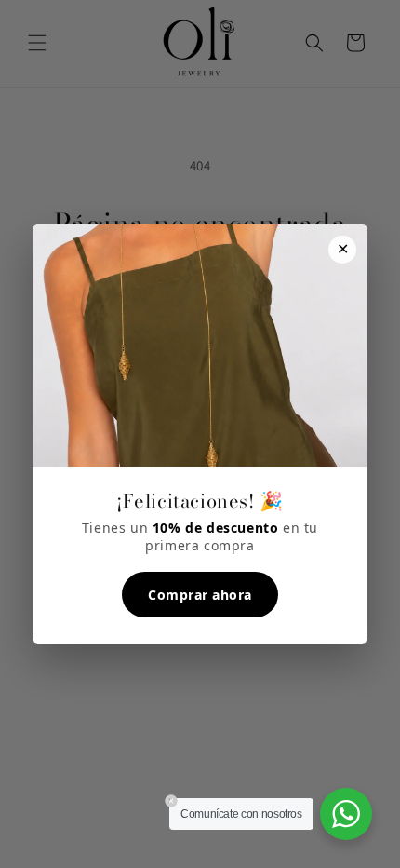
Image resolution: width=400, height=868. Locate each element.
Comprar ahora (200, 595)
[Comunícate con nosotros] (346, 814)
